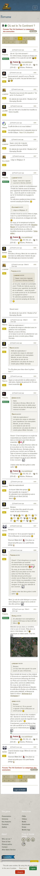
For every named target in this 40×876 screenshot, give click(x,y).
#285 (35, 123)
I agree (33, 868)
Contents (5, 824)
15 (20, 38)
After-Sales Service (9, 850)
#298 (35, 550)
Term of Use (6, 841)
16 (24, 38)
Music (24, 821)
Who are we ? (7, 839)
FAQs (24, 816)
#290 (35, 264)
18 (33, 38)
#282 (35, 72)
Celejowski (5, 161)
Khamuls (5, 486)
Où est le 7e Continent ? (21, 25)
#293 (35, 376)
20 (9, 42)
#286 (35, 139)
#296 (35, 503)
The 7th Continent (16, 29)
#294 (35, 393)
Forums (6, 29)
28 (21, 42)
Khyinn (4, 77)
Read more (23, 868)
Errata (24, 827)
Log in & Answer (20, 790)
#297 (35, 526)
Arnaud (4, 127)
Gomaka (4, 253)
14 (16, 38)
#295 (35, 481)
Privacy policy (7, 844)
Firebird (5, 55)
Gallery (4, 827)
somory (14, 701)
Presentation (6, 816)
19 (4, 42)
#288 (35, 173)
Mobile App (26, 830)
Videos (24, 819)
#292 (35, 343)
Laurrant (5, 94)
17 (29, 38)
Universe (5, 819)
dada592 (4, 111)
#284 (35, 106)
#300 (35, 747)
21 (13, 42)
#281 (35, 50)
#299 (35, 609)
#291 (35, 320)
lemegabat (5, 508)
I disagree (20, 872)
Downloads (26, 824)
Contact (5, 847)
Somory (4, 531)
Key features (6, 821)
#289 (35, 248)
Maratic (4, 325)
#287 (35, 156)
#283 (35, 89)
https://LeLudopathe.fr (26, 132)
